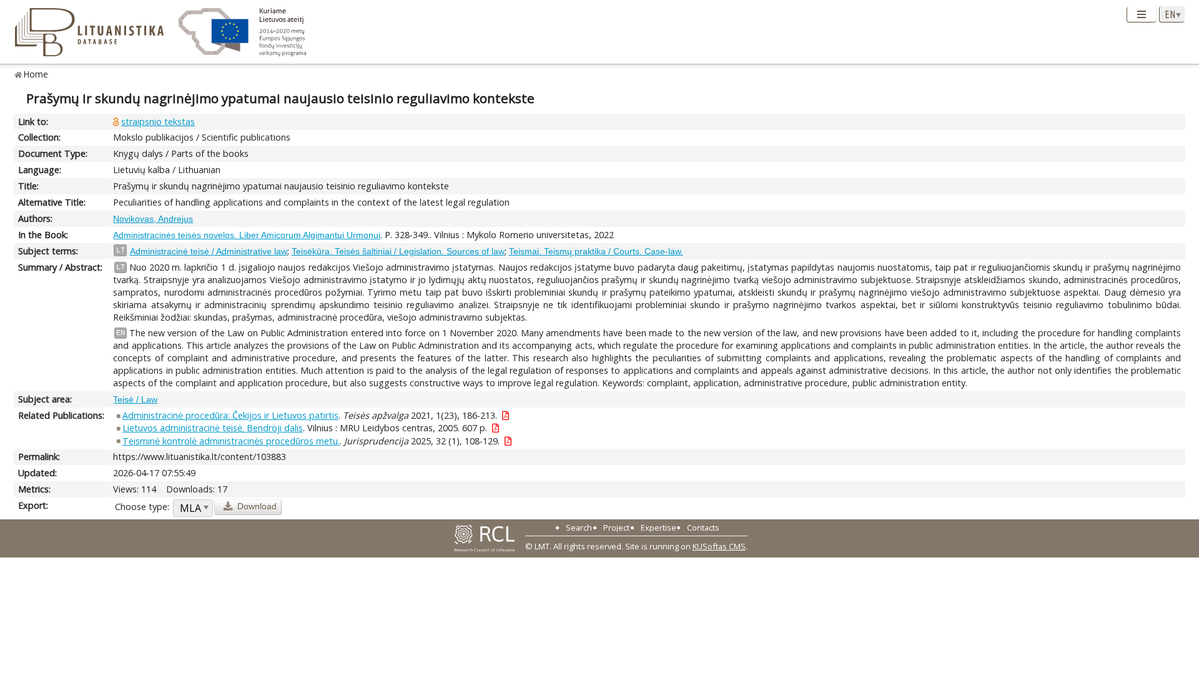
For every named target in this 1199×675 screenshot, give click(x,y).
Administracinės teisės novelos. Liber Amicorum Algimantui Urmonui (246, 235)
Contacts (703, 527)
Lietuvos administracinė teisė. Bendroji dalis (212, 428)
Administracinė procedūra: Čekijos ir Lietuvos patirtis (230, 415)
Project (616, 527)
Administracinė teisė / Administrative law (208, 251)
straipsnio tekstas (158, 122)
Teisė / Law (135, 399)
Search (579, 527)
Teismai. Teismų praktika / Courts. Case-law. (596, 251)
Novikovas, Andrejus (153, 219)
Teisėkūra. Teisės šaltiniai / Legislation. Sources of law (398, 251)
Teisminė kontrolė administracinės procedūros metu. (231, 441)
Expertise (658, 527)
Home (36, 74)
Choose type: (142, 506)
